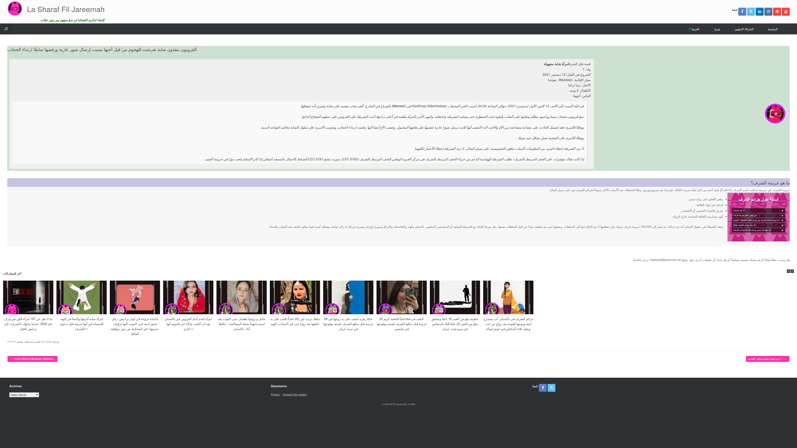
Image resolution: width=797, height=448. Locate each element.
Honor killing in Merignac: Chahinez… (33, 358)
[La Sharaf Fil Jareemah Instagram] (768, 12)
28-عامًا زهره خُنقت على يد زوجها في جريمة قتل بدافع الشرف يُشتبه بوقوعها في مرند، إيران (348, 324)
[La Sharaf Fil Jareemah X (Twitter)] (751, 12)
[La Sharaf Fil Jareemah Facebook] (742, 12)
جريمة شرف (651, 190)
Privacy (275, 394)
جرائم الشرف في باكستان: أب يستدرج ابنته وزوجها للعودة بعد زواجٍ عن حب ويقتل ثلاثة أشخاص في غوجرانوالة (508, 324)
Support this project (295, 394)
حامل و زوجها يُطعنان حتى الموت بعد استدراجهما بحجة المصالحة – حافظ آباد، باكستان (241, 324)
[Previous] (788, 271)
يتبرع (717, 29)
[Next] (792, 271)
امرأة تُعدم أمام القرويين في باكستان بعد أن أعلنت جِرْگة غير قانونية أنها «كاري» (188, 324)
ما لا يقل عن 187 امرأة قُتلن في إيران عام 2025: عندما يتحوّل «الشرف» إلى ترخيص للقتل (28, 324)
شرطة (56, 341)
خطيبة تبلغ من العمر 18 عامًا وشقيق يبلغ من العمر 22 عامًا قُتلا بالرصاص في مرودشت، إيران (455, 324)
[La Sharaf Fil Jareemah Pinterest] (777, 12)
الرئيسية (772, 29)
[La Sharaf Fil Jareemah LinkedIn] (760, 12)
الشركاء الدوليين (744, 29)
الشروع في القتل (32, 341)
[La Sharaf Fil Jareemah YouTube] (786, 12)
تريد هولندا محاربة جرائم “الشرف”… (767, 358)
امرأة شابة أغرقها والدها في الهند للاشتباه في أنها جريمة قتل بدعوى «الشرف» (82, 324)
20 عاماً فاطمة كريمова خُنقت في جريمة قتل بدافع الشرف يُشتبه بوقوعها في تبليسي (402, 324)
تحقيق (20, 341)
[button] (6, 28)
